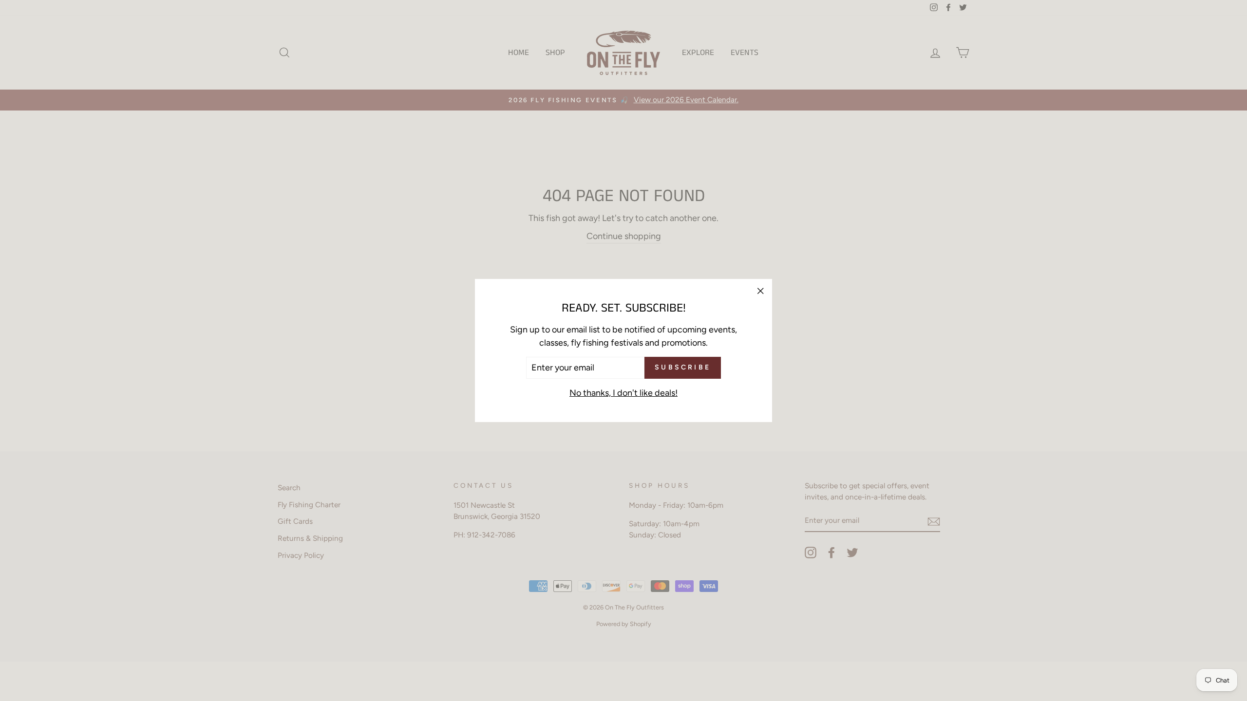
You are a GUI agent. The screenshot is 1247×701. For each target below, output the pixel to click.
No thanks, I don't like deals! (623, 392)
